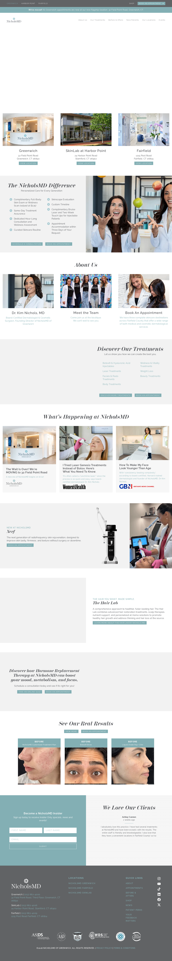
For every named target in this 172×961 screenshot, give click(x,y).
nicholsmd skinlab (80, 893)
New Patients (132, 20)
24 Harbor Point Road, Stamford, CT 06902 (33, 908)
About (129, 883)
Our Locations (149, 20)
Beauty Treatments (150, 376)
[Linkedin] (159, 894)
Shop (131, 3)
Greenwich (12, 3)
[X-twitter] (159, 905)
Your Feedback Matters (131, 918)
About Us (82, 20)
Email (13, 836)
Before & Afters (115, 20)
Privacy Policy (104, 948)
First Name (16, 826)
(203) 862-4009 (29, 913)
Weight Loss (146, 371)
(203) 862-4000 (32, 894)
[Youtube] (159, 884)
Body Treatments (112, 384)
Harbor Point (28, 3)
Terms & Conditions (124, 948)
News (129, 905)
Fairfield (43, 3)
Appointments (134, 888)
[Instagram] (159, 878)
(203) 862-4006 (29, 905)
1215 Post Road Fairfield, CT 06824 (29, 916)
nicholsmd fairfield (81, 888)
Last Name (51, 826)
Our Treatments (97, 20)
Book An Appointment (150, 3)
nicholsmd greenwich (82, 883)
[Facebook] (159, 899)
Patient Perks (134, 910)
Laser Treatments (112, 371)
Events (162, 20)
